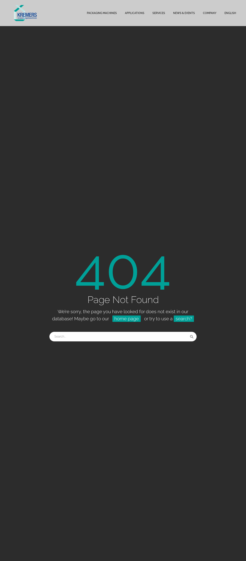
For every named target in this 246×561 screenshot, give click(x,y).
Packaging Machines (102, 13)
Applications (134, 13)
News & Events (184, 13)
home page (126, 318)
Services (158, 13)
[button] (8, 552)
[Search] (192, 336)
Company (209, 13)
